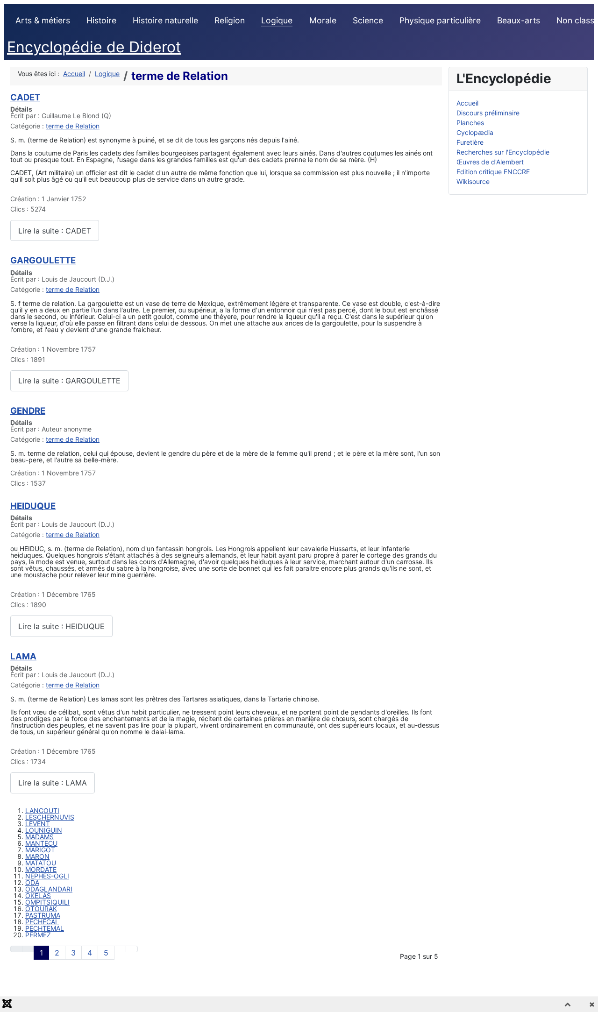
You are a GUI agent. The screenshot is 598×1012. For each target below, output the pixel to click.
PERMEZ (38, 935)
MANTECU (41, 843)
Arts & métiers (42, 20)
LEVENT (37, 824)
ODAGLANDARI (48, 889)
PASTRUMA (42, 915)
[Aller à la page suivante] (120, 949)
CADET (25, 97)
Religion (229, 20)
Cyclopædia (474, 132)
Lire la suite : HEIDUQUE (61, 626)
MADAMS (39, 837)
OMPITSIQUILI (47, 902)
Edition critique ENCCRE (493, 172)
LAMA (23, 656)
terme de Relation (73, 126)
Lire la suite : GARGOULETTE (69, 380)
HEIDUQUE (33, 506)
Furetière (470, 142)
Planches (470, 123)
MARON (37, 856)
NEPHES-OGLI (47, 876)
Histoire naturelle (165, 20)
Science (368, 20)
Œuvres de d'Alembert (490, 162)
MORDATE (41, 869)
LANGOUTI (42, 810)
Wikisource (473, 181)
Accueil (467, 103)
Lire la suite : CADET (54, 230)
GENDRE (27, 410)
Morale (322, 20)
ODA (32, 882)
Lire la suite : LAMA (52, 782)
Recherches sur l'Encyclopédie (502, 152)
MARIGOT (40, 850)
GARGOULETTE (43, 260)
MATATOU (40, 863)
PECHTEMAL (44, 928)
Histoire (101, 20)
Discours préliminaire (488, 113)
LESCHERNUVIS (49, 817)
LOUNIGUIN (43, 830)
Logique (276, 20)
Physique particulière (440, 20)
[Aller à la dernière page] (132, 949)
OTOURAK (41, 909)
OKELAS (38, 895)
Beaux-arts (518, 20)
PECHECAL (42, 922)
